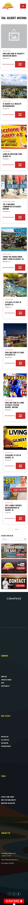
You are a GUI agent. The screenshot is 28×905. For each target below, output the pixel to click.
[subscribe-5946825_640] (14, 902)
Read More (20, 64)
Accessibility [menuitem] (5, 686)
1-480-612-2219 (6, 856)
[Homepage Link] (8, 6)
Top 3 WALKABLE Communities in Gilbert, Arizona (12, 206)
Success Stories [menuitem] (6, 680)
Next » (17, 529)
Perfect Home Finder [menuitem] (7, 797)
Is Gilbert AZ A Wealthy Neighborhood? (12, 104)
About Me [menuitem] (4, 677)
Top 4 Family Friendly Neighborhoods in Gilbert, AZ (13, 507)
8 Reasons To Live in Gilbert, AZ (13, 456)
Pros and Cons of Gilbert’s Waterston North (13, 54)
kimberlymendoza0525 (11, 64)
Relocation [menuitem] (4, 743)
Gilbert (13, 201)
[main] (14, 302)
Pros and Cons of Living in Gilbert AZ (14, 353)
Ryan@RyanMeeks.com (8, 853)
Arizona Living (6, 51)
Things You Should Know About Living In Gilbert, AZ (13, 257)
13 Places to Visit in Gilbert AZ (13, 303)
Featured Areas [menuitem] (6, 746)
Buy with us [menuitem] (4, 737)
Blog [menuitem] (2, 683)
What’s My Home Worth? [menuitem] (8, 800)
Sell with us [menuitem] (5, 740)
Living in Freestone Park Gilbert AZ (12, 155)
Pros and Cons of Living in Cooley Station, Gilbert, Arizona (14, 404)
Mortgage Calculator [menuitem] (8, 803)
